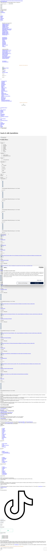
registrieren (3, 12)
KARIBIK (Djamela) (5, 32)
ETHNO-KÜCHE (4, 81)
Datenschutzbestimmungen (9, 422)
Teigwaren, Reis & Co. (5, 58)
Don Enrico (5, 145)
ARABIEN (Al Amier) (5, 27)
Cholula (3, 429)
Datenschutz (4, 472)
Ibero (3, 433)
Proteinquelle (4, 43)
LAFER (2, 95)
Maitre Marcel (4, 437)
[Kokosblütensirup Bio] (15, 353)
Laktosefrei (3, 41)
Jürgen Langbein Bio (5, 452)
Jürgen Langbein (4, 443)
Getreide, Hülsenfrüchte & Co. (6, 53)
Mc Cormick (4, 446)
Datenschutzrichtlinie (22, 421)
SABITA (2, 92)
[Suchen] (10, 3)
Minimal (3, 175)
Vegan (3, 45)
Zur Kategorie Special (3, 107)
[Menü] (1, 5)
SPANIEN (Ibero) (4, 34)
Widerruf (3, 468)
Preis (1, 174)
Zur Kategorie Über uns (3, 120)
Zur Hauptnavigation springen (18, 0)
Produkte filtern (4, 137)
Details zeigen (39, 280)
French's (3, 431)
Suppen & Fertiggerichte (5, 57)
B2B (3, 459)
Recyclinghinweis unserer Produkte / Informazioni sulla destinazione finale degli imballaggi (11, 546)
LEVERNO (3, 89)
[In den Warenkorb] (1, 237)
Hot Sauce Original (5, 72)
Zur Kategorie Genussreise (4, 116)
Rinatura (4, 151)
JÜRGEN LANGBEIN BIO (5, 100)
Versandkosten (16, 544)
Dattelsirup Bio (2, 270)
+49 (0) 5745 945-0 (3, 408)
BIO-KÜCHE (3, 98)
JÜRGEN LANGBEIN (4, 94)
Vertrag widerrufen (3, 418)
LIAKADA (3, 88)
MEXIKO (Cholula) (5, 33)
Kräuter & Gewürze (5, 54)
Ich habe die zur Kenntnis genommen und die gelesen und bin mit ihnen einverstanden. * (19, 422)
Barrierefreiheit (4, 474)
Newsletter (3, 462)
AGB (23, 422)
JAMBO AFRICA (4, 87)
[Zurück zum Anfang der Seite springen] (1, 549)
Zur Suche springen (11, 0)
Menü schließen (4, 128)
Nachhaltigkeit (4, 458)
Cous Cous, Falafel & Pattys (6, 51)
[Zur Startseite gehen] (3, 1)
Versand (3, 466)
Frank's (3, 432)
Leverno (4, 146)
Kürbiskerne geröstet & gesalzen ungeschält (6, 368)
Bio (2, 164)
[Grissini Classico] (17, 303)
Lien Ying (4, 149)
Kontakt (3, 471)
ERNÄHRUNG (4, 37)
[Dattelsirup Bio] (16, 265)
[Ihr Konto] (1, 8)
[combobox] (4, 3)
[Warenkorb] (0, 15)
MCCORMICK (3, 97)
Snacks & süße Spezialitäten (6, 56)
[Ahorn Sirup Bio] (3, 245)
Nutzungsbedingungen (29, 421)
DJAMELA (3, 83)
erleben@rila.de (2, 412)
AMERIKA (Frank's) (5, 24)
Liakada (4, 147)
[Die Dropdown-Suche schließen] (12, 3)
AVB (3, 470)
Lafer (3, 444)
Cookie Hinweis (4, 473)
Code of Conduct (4, 461)
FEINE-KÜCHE (3, 93)
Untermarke (2, 153)
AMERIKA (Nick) (5, 26)
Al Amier (4, 144)
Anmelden (1, 11)
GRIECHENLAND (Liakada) (6, 29)
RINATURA (3, 99)
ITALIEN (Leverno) (5, 31)
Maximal (3, 177)
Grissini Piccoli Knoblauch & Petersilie (6, 318)
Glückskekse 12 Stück (3, 289)
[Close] (0, 550)
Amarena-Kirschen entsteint (4, 260)
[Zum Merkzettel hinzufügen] (3, 69)
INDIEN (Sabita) (4, 30)
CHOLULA (3, 82)
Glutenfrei (3, 40)
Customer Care (4, 467)
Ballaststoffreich (4, 39)
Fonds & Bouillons (5, 52)
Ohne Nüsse (4, 42)
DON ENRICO (3, 84)
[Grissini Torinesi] (17, 343)
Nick (4, 150)
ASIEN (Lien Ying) (5, 28)
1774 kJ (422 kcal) (6, 159)
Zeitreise (3, 457)
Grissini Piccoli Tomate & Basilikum (5, 337)
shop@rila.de (2, 415)
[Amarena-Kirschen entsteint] (20, 255)
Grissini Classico (2, 308)
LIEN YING (3, 90)
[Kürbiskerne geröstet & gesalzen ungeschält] (20, 363)
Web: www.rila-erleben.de (9, 412)
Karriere (3, 460)
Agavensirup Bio (2, 239)
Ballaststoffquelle (4, 38)
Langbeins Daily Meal (5, 445)
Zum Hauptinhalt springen (4, 0)
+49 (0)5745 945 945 (3, 487)
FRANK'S (2, 85)
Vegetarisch (4, 46)
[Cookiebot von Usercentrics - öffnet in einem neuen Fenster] (39, 267)
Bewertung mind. (3, 178)
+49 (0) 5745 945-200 (3, 411)
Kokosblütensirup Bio (3, 358)
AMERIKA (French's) (5, 25)
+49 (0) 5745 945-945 (3, 414)
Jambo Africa (4, 434)
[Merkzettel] (0, 13)
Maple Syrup (2, 378)
